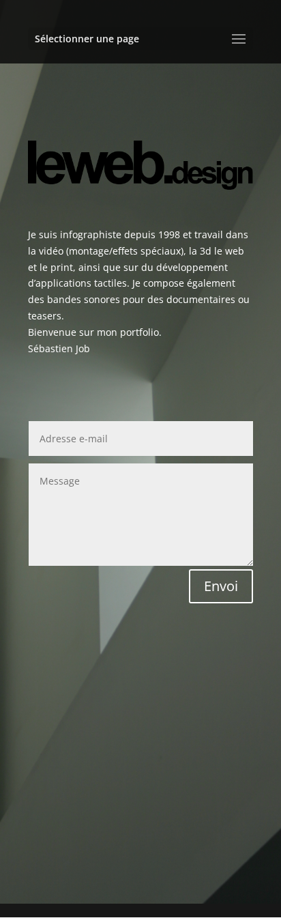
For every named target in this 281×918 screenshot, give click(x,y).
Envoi (221, 586)
